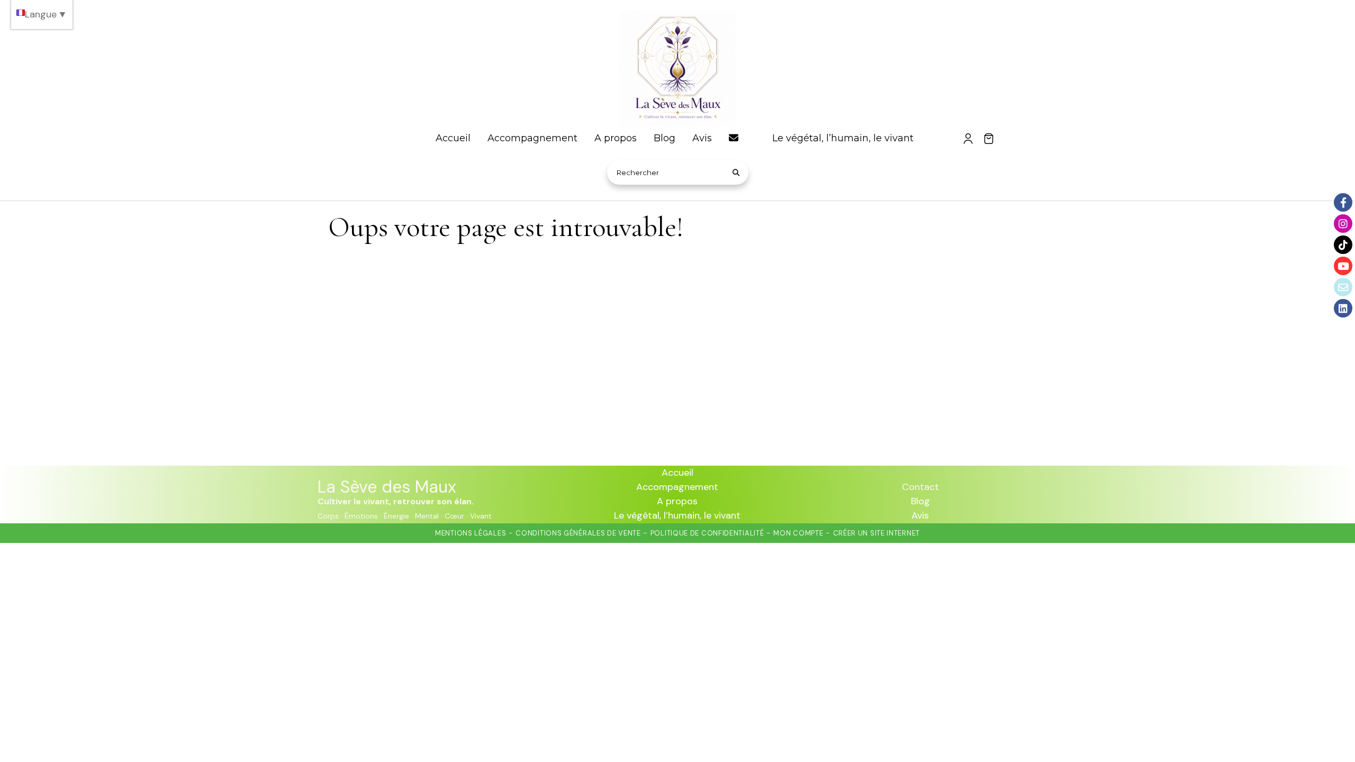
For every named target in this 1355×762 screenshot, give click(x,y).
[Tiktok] (1343, 244)
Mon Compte (798, 533)
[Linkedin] (1343, 308)
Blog (920, 501)
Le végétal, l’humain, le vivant (677, 515)
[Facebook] (1343, 202)
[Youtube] (1343, 266)
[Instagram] (1343, 223)
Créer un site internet (876, 533)
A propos (677, 501)
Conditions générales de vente (578, 533)
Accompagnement (677, 486)
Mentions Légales (470, 533)
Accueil (677, 472)
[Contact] (1343, 287)
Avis (920, 515)
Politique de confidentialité (707, 533)
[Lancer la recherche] (736, 172)
